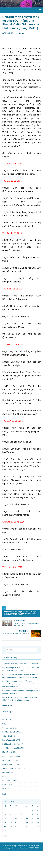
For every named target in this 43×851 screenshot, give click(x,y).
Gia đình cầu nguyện (10, 760)
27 (21, 826)
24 (5, 826)
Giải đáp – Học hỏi (9, 772)
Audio (4, 716)
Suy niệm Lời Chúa (9, 728)
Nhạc (4, 776)
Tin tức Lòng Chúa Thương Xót (14, 768)
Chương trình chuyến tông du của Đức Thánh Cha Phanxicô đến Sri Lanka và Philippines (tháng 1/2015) (20, 613)
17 (5, 822)
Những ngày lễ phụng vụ (11, 756)
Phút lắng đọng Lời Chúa (11, 732)
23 (38, 822)
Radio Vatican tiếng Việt (11, 740)
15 (32, 818)
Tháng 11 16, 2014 (10, 33)
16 (38, 818)
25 (11, 826)
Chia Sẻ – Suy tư (8, 720)
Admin (22, 33)
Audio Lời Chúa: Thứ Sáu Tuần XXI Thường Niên (21, 664)
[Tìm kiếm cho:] (21, 650)
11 (10, 818)
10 (5, 818)
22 (32, 822)
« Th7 (4, 836)
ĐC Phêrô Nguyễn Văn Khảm (13, 744)
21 (27, 822)
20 (21, 822)
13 (21, 818)
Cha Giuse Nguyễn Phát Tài (13, 748)
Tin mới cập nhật (8, 712)
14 (27, 818)
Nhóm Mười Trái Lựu (10, 780)
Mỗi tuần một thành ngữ (11, 752)
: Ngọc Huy (26, 846)
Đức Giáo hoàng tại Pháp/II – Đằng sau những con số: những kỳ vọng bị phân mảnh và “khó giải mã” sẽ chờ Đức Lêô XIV (21, 684)
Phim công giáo (8, 784)
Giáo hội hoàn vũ (8, 736)
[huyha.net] (21, 6)
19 (16, 822)
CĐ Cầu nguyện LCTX (10, 764)
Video (4, 724)
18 (11, 822)
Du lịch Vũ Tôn (7, 788)
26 (16, 826)
